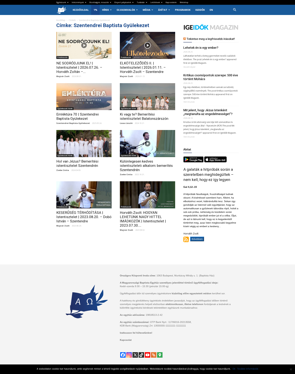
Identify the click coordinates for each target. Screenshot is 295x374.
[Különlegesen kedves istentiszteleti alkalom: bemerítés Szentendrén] (147, 143)
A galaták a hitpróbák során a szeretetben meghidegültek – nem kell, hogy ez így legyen (208, 174)
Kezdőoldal (81, 9)
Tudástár (141, 2)
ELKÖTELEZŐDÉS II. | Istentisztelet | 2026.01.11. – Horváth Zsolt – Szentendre (143, 67)
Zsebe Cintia (62, 170)
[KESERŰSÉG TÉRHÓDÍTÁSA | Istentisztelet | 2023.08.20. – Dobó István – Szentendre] (84, 194)
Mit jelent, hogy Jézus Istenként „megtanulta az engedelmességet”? (208, 112)
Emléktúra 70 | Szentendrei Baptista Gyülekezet (77, 116)
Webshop (184, 2)
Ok (234, 368)
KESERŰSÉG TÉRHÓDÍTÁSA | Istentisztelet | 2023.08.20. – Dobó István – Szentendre (83, 217)
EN (211, 9)
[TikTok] (141, 355)
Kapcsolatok (171, 2)
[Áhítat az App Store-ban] (215, 161)
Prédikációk (62, 57)
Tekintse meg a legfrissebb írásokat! (210, 39)
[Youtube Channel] (147, 355)
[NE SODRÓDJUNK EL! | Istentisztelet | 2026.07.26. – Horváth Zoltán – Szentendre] (84, 45)
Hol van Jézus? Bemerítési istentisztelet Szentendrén (77, 163)
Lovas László (126, 123)
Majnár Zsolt (62, 76)
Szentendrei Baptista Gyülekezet (73, 123)
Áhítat (162, 9)
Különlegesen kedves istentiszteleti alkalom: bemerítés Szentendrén (146, 165)
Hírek (105, 9)
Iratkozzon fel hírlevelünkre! (136, 332)
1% (95, 9)
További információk (247, 368)
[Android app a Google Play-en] (193, 161)
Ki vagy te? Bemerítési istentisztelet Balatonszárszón (144, 116)
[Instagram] (129, 355)
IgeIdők (200, 9)
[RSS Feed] (153, 355)
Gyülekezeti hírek (65, 108)
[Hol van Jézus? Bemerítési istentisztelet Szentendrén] (84, 143)
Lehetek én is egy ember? (200, 47)
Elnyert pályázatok (122, 2)
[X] (135, 355)
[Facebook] (123, 355)
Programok (183, 9)
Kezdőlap (60, 20)
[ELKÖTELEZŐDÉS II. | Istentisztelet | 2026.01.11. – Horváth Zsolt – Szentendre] (147, 45)
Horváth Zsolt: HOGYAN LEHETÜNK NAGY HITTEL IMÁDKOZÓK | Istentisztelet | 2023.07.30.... (143, 219)
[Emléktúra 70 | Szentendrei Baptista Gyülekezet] (84, 96)
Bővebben (197, 239)
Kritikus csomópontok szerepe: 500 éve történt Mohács (210, 77)
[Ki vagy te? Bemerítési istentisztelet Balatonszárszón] (147, 96)
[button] (234, 10)
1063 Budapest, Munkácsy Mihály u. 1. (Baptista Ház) (185, 275)
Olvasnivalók (126, 9)
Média (146, 9)
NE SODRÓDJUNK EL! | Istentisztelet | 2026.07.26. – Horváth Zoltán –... (79, 67)
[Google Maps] (160, 355)
